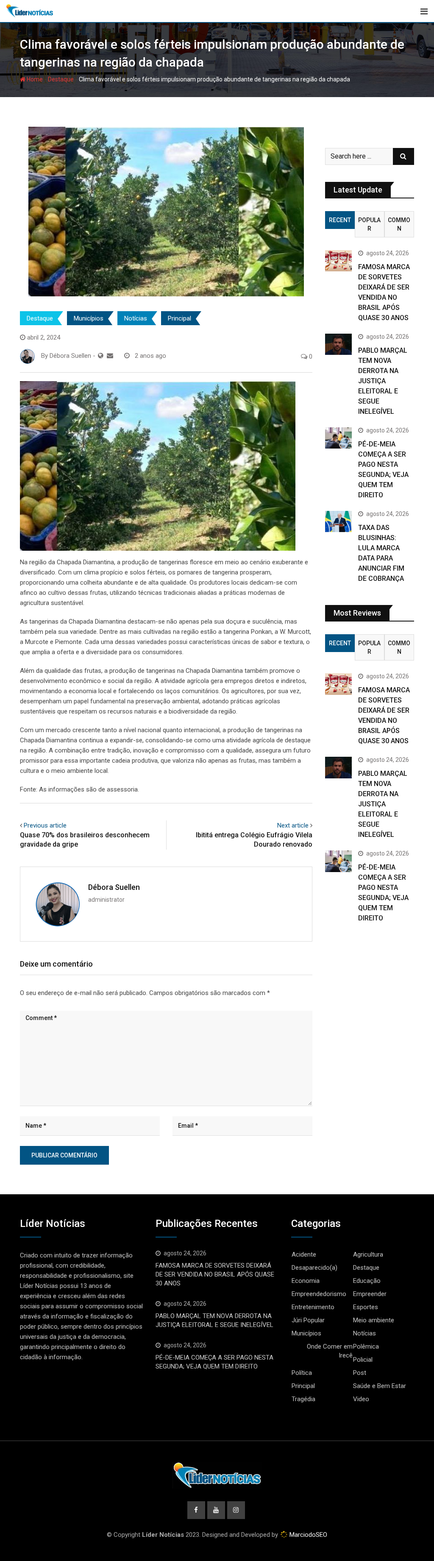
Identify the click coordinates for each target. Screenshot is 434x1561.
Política (302, 1373)
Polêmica (366, 1346)
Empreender (370, 1294)
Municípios (88, 318)
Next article (293, 825)
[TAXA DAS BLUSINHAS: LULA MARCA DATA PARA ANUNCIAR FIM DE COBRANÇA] (338, 521)
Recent (340, 220)
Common (399, 224)
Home (34, 79)
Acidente (304, 1254)
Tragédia (303, 1399)
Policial (363, 1359)
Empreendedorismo (319, 1294)
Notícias (135, 318)
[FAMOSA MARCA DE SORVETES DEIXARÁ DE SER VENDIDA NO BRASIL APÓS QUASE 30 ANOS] (338, 260)
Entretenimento (313, 1307)
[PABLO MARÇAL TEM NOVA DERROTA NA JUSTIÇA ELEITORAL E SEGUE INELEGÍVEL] (338, 344)
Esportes (365, 1307)
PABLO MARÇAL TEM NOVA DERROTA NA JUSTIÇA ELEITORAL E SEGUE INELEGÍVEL (382, 380)
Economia (306, 1281)
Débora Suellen (114, 887)
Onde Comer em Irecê (330, 1351)
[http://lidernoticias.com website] (100, 356)
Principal (179, 318)
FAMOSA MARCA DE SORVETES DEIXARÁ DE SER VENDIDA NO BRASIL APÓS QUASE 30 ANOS (215, 1274)
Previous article (45, 825)
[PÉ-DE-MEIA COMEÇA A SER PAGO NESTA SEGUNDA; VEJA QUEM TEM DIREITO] (338, 438)
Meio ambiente (373, 1320)
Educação (367, 1281)
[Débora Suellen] (110, 356)
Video (361, 1399)
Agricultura (368, 1254)
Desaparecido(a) (314, 1267)
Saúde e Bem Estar (379, 1386)
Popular (369, 224)
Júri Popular (308, 1320)
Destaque (61, 79)
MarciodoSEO (307, 1535)
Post (359, 1373)
